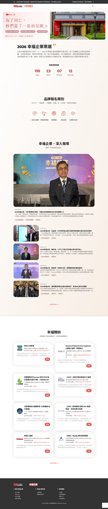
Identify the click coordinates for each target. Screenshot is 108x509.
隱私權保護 (18, 498)
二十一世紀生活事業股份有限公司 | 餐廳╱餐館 (36, 413)
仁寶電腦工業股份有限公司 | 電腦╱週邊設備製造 (36, 383)
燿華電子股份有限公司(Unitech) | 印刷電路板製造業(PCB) (37, 439)
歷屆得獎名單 (40, 494)
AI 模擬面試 (62, 498)
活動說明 (39, 492)
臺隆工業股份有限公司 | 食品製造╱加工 (36, 348)
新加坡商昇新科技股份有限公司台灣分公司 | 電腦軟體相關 (78, 439)
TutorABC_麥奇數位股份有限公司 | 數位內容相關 (78, 413)
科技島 (60, 492)
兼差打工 (61, 496)
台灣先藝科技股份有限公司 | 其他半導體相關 (78, 352)
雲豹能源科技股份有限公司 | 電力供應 (77, 380)
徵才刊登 (17, 494)
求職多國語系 (62, 494)
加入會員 (17, 492)
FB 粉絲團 (17, 496)
